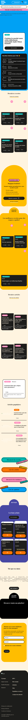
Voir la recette (14, 47)
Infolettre (14, 685)
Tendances (5, 315)
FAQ (13, 688)
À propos (3, 678)
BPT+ (13, 678)
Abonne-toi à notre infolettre (13, 645)
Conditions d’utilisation (6, 711)
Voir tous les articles (14, 297)
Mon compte (15, 681)
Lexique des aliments (17, 694)
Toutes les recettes (14, 96)
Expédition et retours (17, 691)
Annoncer (3, 687)
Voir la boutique (13, 517)
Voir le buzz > (14, 588)
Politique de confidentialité (6, 706)
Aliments (14, 381)
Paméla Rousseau (5, 684)
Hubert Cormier (4, 681)
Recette (7, 34)
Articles (16, 409)
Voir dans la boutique (14, 201)
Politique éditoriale (5, 708)
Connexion (16, 2)
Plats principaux (6, 114)
